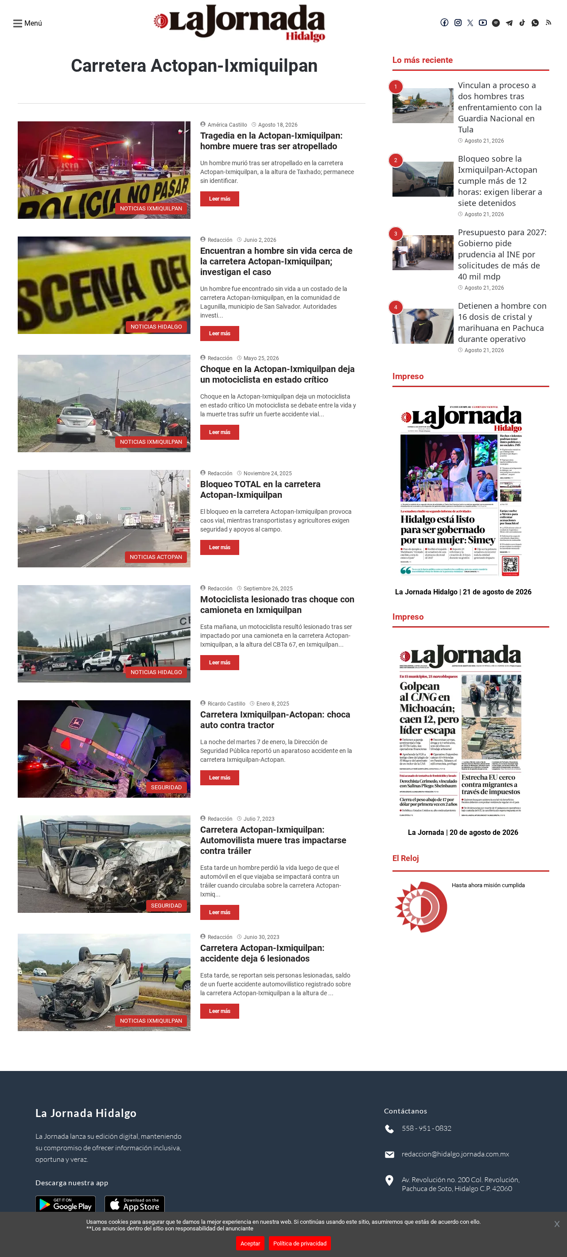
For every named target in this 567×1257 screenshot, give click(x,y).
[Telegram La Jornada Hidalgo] (509, 23)
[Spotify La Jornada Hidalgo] (496, 23)
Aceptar (250, 1243)
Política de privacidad (299, 1243)
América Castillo (227, 125)
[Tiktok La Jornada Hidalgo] (522, 23)
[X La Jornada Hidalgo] (470, 23)
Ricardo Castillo (226, 704)
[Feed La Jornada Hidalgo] (549, 23)
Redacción (220, 240)
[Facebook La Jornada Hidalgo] (444, 23)
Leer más (219, 199)
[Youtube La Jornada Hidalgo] (482, 23)
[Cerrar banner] (557, 1224)
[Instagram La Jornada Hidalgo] (458, 23)
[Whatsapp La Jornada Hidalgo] (536, 23)
